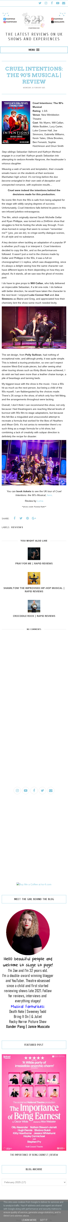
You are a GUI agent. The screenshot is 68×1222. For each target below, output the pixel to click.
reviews (17, 527)
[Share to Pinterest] (27, 518)
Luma (40, 500)
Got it (44, 1220)
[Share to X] (21, 518)
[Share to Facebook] (14, 518)
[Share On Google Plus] (34, 518)
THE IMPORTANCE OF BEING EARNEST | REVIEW (34, 1154)
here (49, 495)
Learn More (29, 1220)
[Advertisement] (34, 748)
